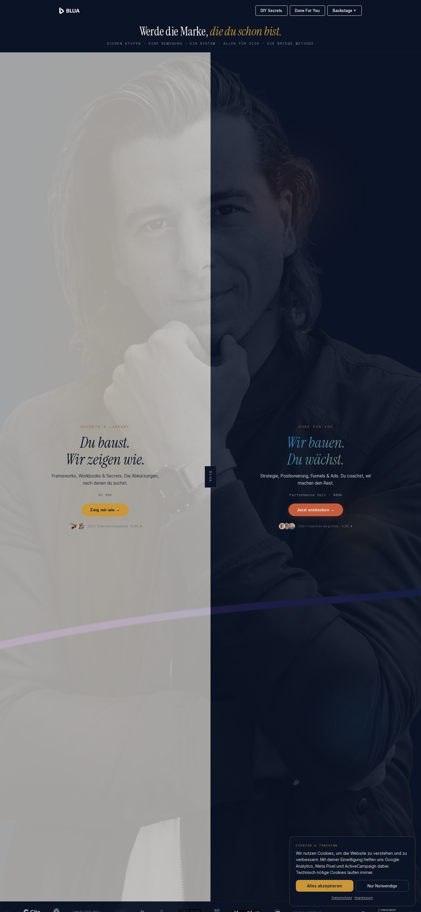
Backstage (345, 10)
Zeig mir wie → (105, 510)
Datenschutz (342, 898)
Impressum (364, 898)
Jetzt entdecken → (316, 510)
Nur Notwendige (382, 886)
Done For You (307, 10)
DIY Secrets (271, 10)
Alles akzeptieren (324, 886)
